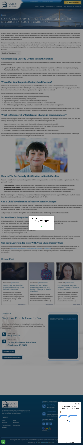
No (39, 225)
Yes (43, 225)
